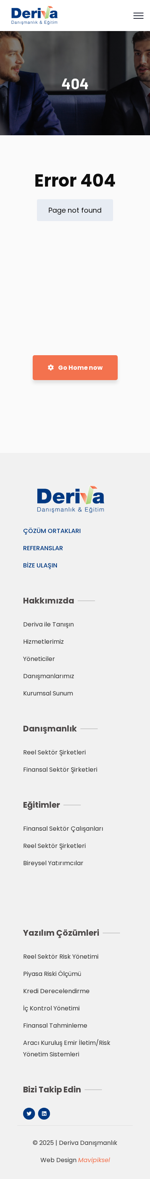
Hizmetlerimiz (43, 641)
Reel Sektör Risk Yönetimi (60, 956)
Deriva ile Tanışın (48, 624)
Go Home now (80, 367)
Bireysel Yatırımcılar (53, 863)
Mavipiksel (94, 1160)
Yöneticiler (39, 658)
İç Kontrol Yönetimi (51, 1008)
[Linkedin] (44, 1114)
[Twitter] (29, 1114)
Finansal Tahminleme (55, 1025)
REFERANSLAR (43, 548)
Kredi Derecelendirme (56, 991)
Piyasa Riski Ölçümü (52, 973)
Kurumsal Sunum (48, 693)
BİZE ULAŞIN (40, 565)
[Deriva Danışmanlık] (37, 15)
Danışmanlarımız (48, 676)
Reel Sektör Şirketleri (54, 752)
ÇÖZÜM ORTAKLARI (52, 530)
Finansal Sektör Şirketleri (60, 769)
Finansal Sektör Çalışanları (63, 828)
